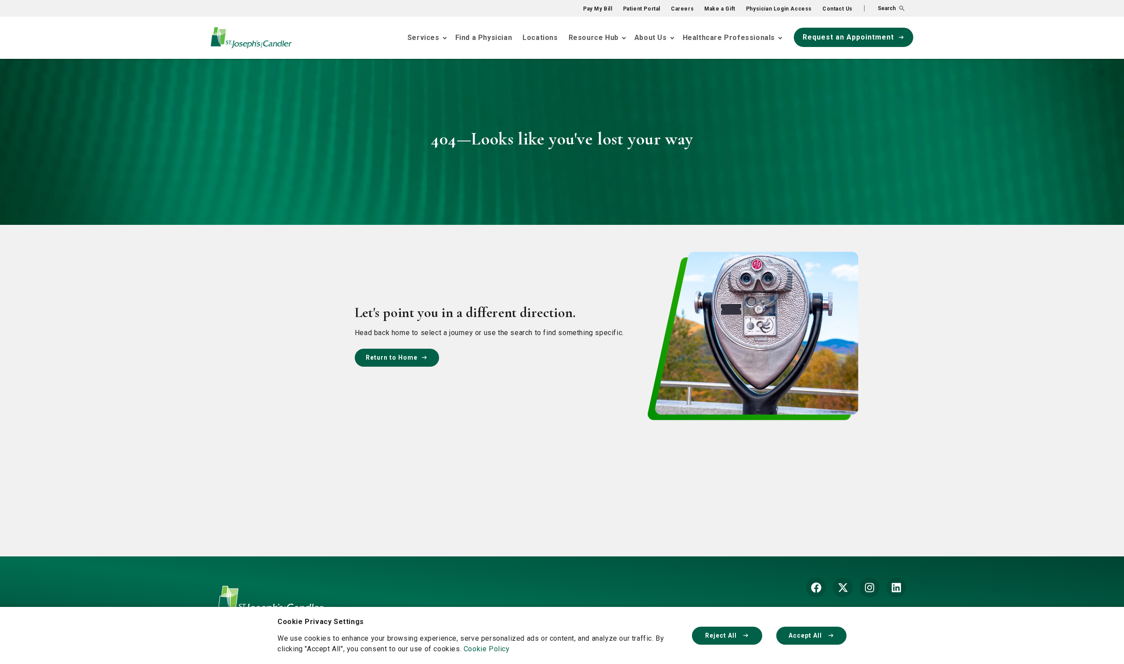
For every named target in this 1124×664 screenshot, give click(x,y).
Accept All (806, 635)
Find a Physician (483, 37)
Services (423, 37)
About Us (650, 37)
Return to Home (392, 357)
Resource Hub (594, 37)
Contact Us (837, 9)
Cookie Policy (487, 649)
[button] (884, 8)
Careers (682, 9)
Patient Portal (641, 9)
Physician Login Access (779, 9)
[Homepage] (270, 606)
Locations (540, 37)
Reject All (722, 635)
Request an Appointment (848, 37)
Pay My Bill (597, 9)
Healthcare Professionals (729, 37)
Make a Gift (719, 9)
